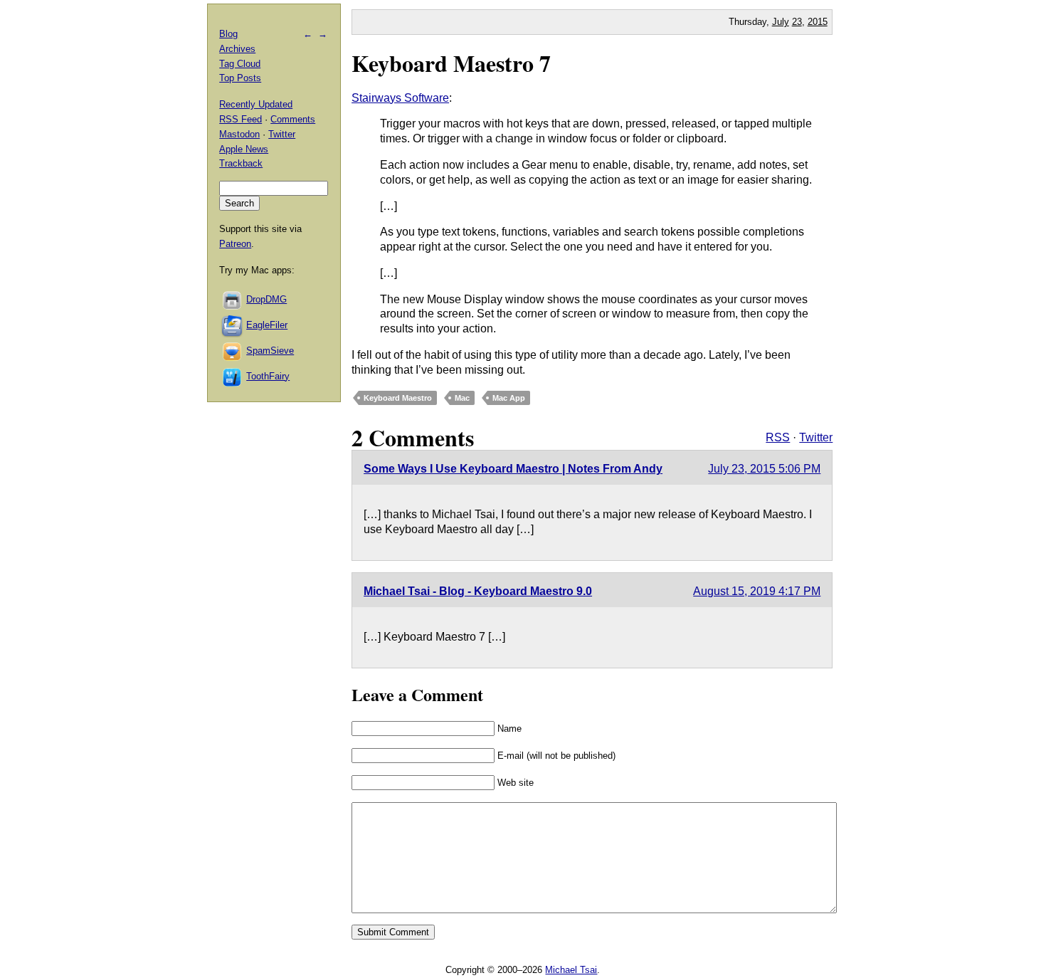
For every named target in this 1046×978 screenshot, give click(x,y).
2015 (818, 21)
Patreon (235, 243)
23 (797, 21)
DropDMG (266, 299)
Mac (462, 398)
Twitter (816, 437)
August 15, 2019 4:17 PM (756, 591)
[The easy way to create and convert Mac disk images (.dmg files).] (232, 299)
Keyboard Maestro (398, 398)
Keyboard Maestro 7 (451, 63)
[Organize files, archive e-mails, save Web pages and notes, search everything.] (232, 325)
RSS (778, 437)
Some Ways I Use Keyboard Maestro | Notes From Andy (513, 469)
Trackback (241, 163)
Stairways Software (400, 98)
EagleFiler (266, 325)
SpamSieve (270, 350)
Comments (292, 119)
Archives (237, 48)
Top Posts (240, 78)
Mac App (508, 398)
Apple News (243, 149)
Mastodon (239, 134)
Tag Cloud (239, 63)
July (780, 21)
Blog (228, 33)
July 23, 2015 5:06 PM (764, 469)
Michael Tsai (571, 969)
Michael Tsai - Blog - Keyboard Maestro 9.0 (478, 591)
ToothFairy (268, 376)
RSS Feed (240, 119)
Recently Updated (255, 104)
